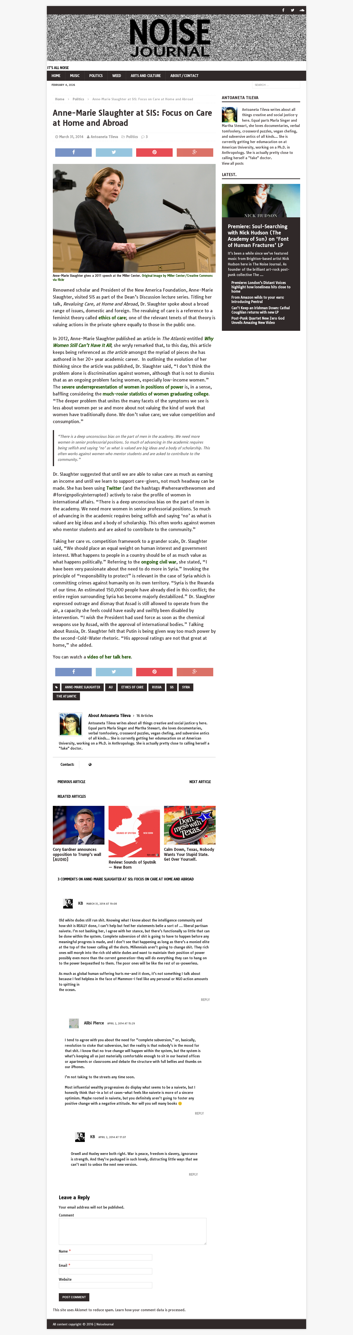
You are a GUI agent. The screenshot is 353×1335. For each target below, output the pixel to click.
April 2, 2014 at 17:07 (112, 1137)
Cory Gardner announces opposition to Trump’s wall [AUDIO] (77, 854)
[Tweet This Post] (114, 152)
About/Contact (184, 76)
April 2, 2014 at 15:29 (121, 1023)
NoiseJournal (105, 1324)
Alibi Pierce (94, 1023)
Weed (116, 76)
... (261, 275)
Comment (66, 1215)
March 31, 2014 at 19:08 (101, 903)
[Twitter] (292, 10)
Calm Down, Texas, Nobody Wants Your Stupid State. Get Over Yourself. (189, 854)
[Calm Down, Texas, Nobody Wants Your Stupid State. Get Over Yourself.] (190, 842)
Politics (96, 76)
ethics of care (112, 317)
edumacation (165, 738)
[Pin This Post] (154, 152)
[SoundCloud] (302, 10)
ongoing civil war (158, 562)
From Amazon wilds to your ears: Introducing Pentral (257, 299)
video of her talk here (109, 657)
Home (56, 76)
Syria (186, 687)
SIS (172, 687)
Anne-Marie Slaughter (82, 687)
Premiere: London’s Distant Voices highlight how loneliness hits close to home (261, 287)
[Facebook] (283, 10)
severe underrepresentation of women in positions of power (122, 387)
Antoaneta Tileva (104, 137)
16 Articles (144, 716)
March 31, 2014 (71, 137)
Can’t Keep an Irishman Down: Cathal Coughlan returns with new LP (260, 310)
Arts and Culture (146, 76)
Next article (200, 782)
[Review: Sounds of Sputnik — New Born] (134, 854)
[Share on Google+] (195, 152)
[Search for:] (276, 85)
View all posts (232, 163)
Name (64, 1251)
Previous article (71, 782)
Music (74, 76)
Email (63, 1265)
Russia (156, 687)
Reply (205, 1000)
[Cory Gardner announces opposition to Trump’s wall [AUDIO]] (78, 842)
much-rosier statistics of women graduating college (155, 394)
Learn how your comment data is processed (149, 1310)
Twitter (113, 488)
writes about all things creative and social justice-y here (161, 723)
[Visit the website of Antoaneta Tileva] (90, 764)
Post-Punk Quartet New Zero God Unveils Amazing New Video (258, 320)
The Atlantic (66, 696)
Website (65, 1279)
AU (111, 687)
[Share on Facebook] (73, 152)
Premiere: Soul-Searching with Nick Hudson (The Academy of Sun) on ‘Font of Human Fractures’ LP (258, 235)
